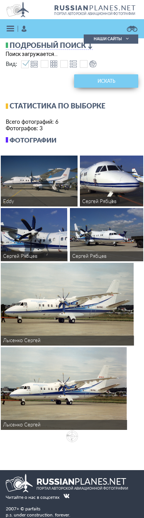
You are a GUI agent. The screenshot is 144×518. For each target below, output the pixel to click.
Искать (106, 81)
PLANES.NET (95, 7)
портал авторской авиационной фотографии (94, 14)
